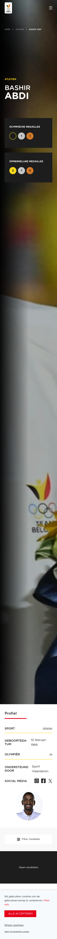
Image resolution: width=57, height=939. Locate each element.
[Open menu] (50, 8)
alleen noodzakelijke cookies (16, 931)
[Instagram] (36, 781)
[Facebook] (43, 781)
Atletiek (47, 728)
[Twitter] (50, 781)
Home (7, 29)
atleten (19, 29)
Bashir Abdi (35, 29)
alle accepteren (20, 913)
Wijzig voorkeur (14, 925)
